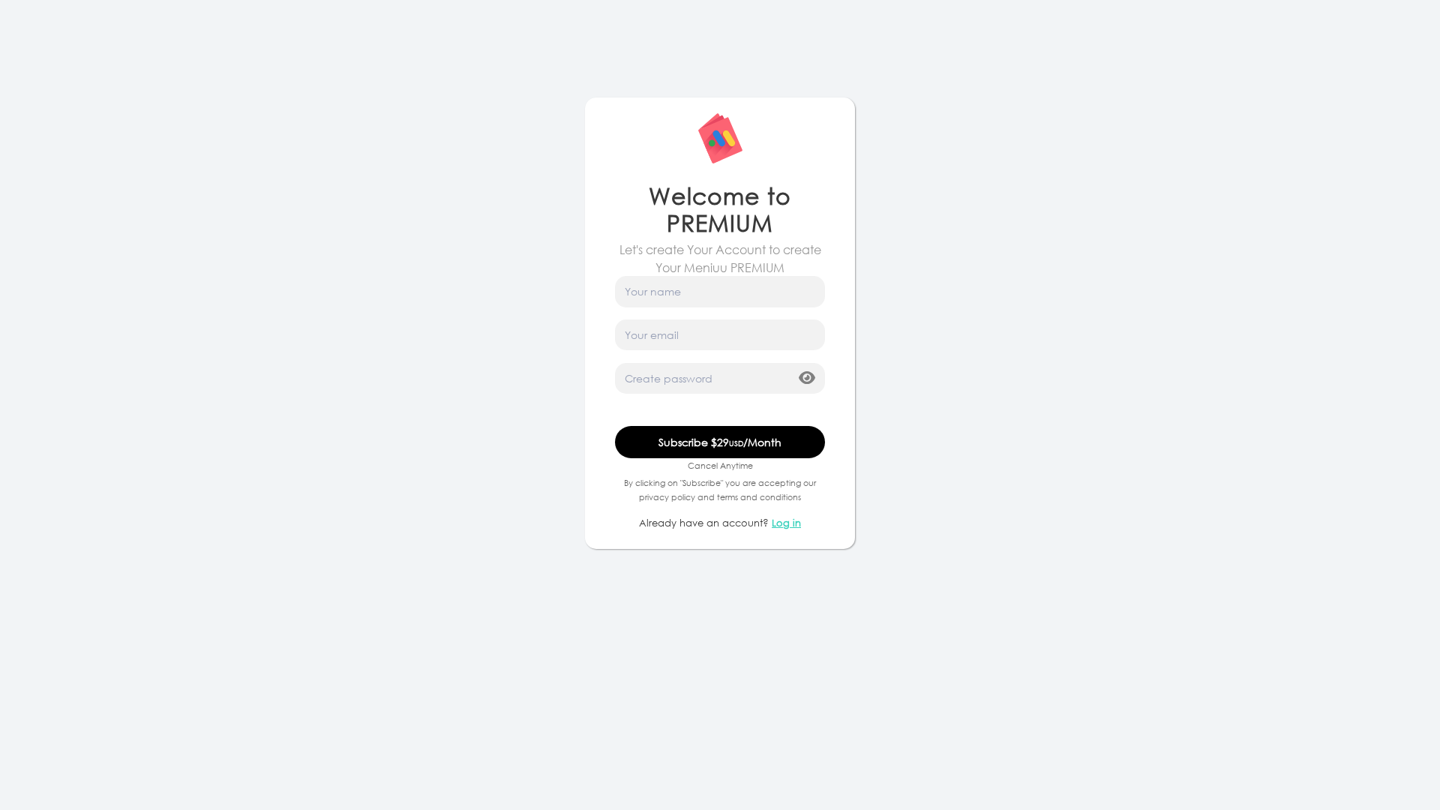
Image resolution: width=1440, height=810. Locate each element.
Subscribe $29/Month (720, 442)
